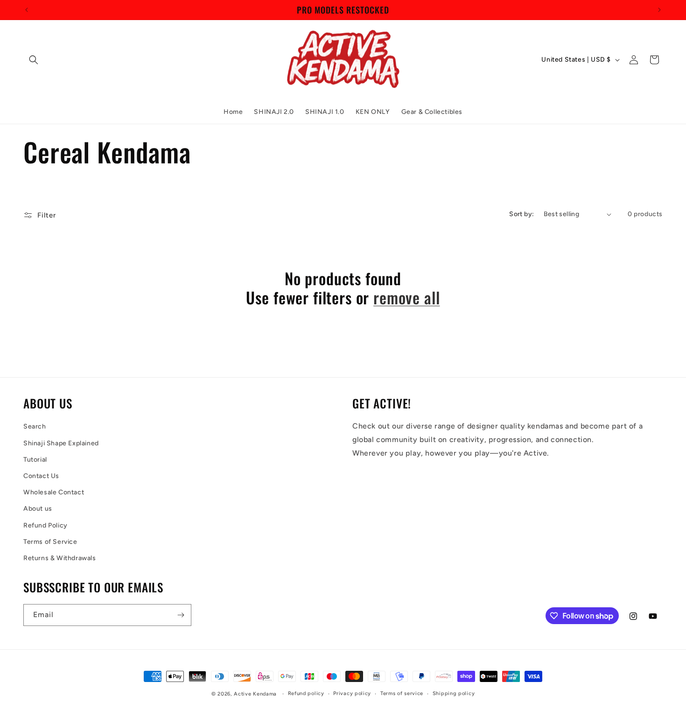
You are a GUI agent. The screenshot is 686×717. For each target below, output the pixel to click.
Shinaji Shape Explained (61, 443)
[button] (33, 59)
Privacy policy (352, 693)
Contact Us (41, 476)
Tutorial (35, 460)
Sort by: (521, 214)
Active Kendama (255, 694)
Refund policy (306, 693)
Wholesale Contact (53, 492)
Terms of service (401, 693)
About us (37, 509)
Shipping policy (454, 693)
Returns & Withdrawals (59, 558)
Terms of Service (50, 542)
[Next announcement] (659, 10)
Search (34, 426)
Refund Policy (45, 525)
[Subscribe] (180, 615)
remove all (406, 297)
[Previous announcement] (26, 10)
